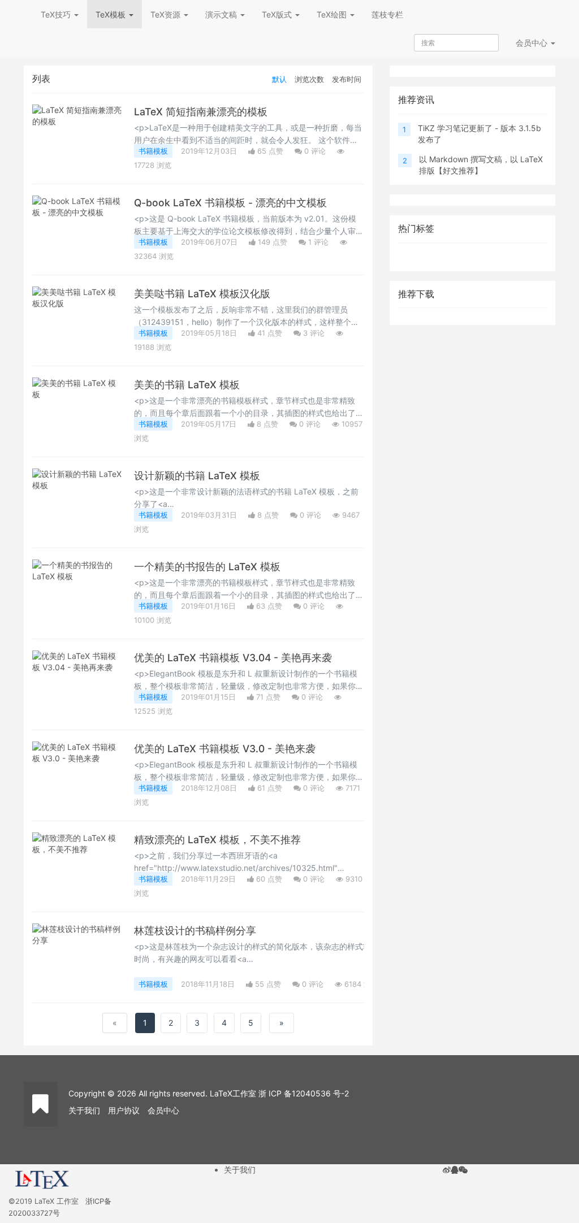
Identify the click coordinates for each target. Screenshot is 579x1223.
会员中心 (163, 1110)
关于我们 (84, 1110)
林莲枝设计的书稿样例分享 (195, 930)
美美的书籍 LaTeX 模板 (187, 385)
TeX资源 (166, 14)
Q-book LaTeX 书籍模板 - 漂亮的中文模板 (230, 203)
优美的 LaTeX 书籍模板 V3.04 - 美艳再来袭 (233, 657)
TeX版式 (278, 14)
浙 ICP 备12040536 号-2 (303, 1093)
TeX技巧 (57, 14)
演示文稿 (222, 14)
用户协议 (124, 1110)
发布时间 (346, 79)
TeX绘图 (333, 14)
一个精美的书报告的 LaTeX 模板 (207, 567)
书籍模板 (153, 150)
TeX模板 (112, 14)
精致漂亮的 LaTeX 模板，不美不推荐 (217, 839)
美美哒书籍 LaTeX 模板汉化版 (202, 294)
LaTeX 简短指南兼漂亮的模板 (200, 112)
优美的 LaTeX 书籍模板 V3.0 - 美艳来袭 (225, 748)
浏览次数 (309, 79)
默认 (279, 79)
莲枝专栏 (387, 14)
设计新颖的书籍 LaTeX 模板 (197, 476)
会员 (531, 42)
